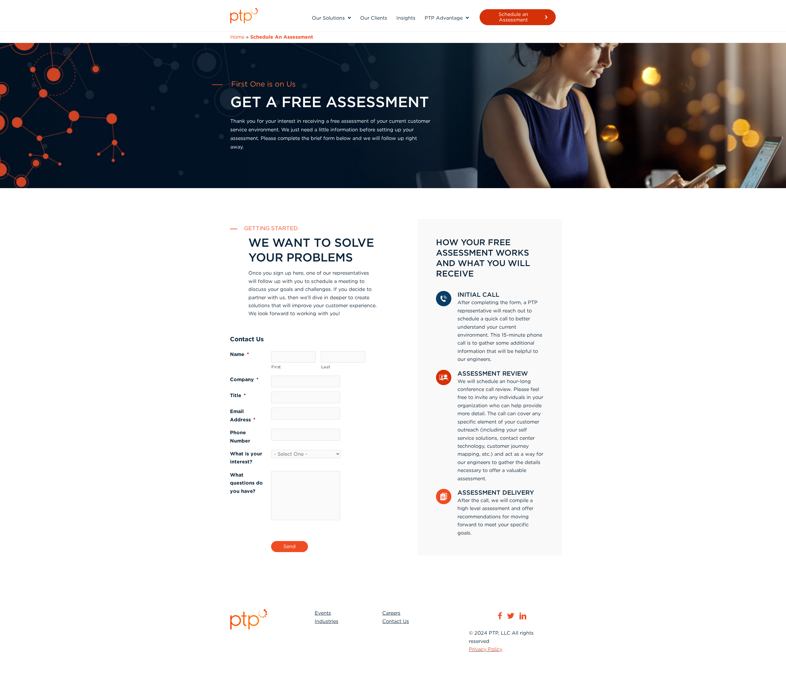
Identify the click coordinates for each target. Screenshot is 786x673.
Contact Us (395, 621)
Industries (326, 621)
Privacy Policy (485, 649)
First (276, 367)
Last (325, 367)
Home (237, 37)
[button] (518, 17)
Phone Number (240, 436)
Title (238, 395)
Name (239, 354)
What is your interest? (246, 458)
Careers (391, 613)
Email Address (242, 415)
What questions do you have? (246, 483)
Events (323, 613)
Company (244, 379)
